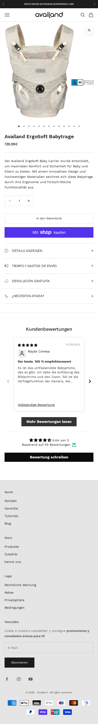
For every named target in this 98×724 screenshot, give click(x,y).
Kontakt (11, 501)
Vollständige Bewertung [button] (36, 405)
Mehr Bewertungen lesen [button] (49, 421)
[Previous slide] (8, 381)
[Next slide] (89, 381)
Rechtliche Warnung (20, 585)
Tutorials (11, 516)
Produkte (12, 546)
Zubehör (11, 554)
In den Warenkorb (49, 218)
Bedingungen (15, 607)
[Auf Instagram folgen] (18, 679)
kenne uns (13, 562)
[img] (27, 345)
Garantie (11, 508)
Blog (8, 523)
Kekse (9, 592)
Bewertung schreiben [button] (49, 457)
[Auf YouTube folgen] (30, 679)
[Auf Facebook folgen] (7, 679)
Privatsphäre (14, 600)
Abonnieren (19, 662)
